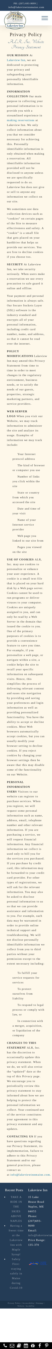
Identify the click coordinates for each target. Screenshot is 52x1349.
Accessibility (28, 1303)
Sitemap (39, 1303)
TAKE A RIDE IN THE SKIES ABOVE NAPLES (16, 1208)
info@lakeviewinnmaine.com (26, 7)
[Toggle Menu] (45, 18)
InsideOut (30, 1306)
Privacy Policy (14, 1303)
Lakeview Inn (16, 60)
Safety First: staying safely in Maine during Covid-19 (16, 1273)
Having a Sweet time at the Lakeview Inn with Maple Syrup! (16, 1240)
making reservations (21, 120)
